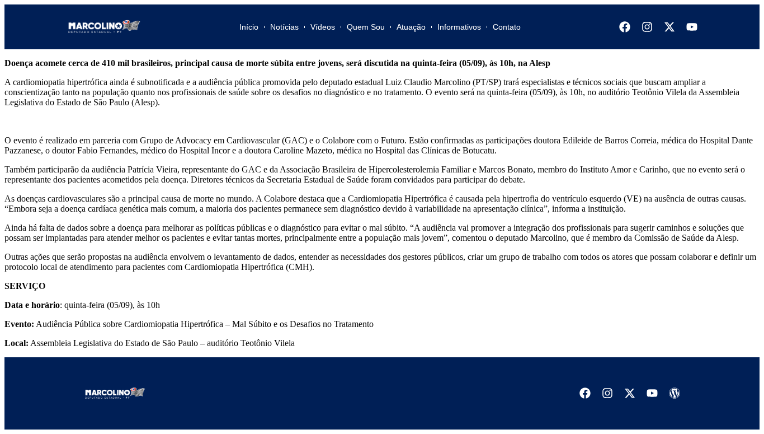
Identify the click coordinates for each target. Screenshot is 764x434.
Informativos (459, 26)
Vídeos (322, 26)
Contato (507, 26)
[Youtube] (692, 27)
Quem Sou (366, 26)
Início (248, 26)
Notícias (284, 26)
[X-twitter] (669, 27)
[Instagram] (647, 27)
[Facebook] (624, 27)
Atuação (411, 26)
